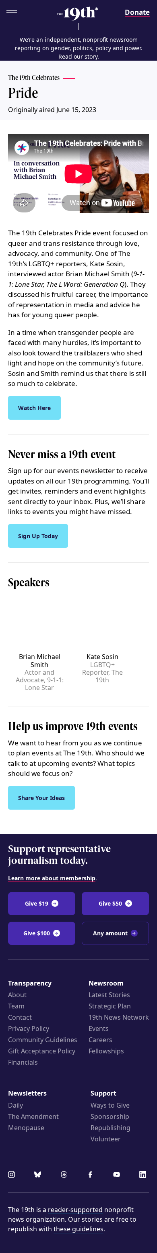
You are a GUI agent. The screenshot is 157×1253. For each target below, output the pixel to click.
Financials (23, 1062)
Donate (137, 12)
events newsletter (86, 470)
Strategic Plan (110, 1006)
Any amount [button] (110, 933)
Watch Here (34, 408)
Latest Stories (109, 994)
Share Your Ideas (41, 798)
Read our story (77, 56)
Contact (20, 1017)
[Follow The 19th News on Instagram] (13, 1175)
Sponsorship (110, 1116)
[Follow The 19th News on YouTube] (118, 1175)
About (17, 994)
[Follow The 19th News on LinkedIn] (144, 1175)
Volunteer (106, 1139)
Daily (15, 1105)
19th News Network (119, 1017)
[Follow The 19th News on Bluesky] (39, 1175)
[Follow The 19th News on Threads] (65, 1175)
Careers (100, 1039)
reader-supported (75, 1209)
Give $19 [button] (36, 903)
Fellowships (106, 1051)
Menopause (26, 1127)
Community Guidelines (42, 1039)
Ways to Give (110, 1105)
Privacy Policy (28, 1028)
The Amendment (33, 1116)
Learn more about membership (51, 878)
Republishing (110, 1127)
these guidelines (78, 1228)
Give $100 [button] (36, 933)
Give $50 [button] (110, 903)
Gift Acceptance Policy (41, 1051)
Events (99, 1028)
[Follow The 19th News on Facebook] (92, 1175)
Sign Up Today (38, 536)
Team (16, 1006)
